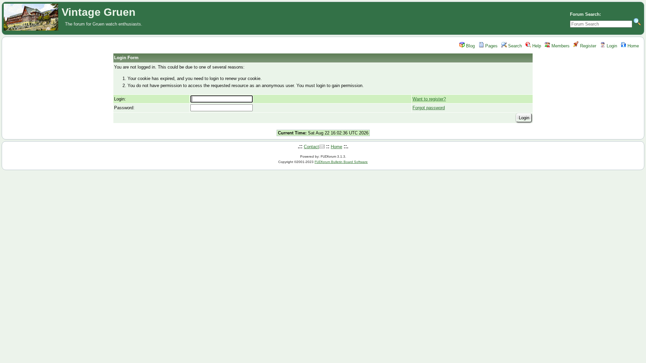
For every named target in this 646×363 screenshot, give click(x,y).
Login (611, 45)
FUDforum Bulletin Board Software (341, 162)
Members (560, 45)
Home (632, 45)
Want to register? (429, 99)
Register (587, 45)
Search (514, 45)
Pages (491, 45)
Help (536, 45)
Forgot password (428, 107)
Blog (470, 45)
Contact (311, 146)
